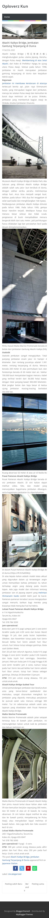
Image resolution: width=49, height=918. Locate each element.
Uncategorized (14, 874)
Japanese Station (9, 863)
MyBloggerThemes (24, 914)
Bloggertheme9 (23, 911)
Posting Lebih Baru (13, 884)
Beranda (26, 887)
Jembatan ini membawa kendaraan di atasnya (24, 83)
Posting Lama (38, 884)
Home (7, 17)
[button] (15, 868)
